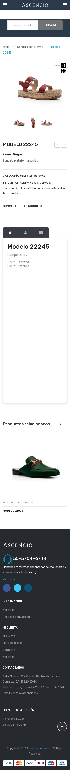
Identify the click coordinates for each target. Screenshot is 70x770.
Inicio (6, 47)
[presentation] (61, 424)
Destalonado (10, 188)
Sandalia (58, 188)
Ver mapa (9, 579)
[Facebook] (4, 213)
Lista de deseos (12, 643)
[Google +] (24, 213)
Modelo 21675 (13, 510)
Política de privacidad (16, 616)
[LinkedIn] (30, 213)
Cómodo (45, 182)
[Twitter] (11, 213)
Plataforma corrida (40, 188)
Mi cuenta (9, 636)
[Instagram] (28, 588)
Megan (24, 188)
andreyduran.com (41, 748)
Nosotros (8, 610)
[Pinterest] (17, 213)
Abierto (24, 182)
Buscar (51, 25)
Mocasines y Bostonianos (18, 502)
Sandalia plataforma (30, 47)
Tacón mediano (12, 193)
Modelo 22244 (57, 145)
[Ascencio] (18, 544)
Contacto (9, 650)
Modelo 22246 (64, 145)
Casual (34, 182)
